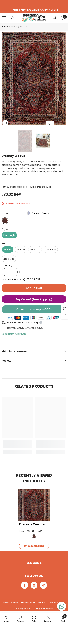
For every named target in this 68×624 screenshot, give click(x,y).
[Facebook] (24, 585)
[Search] (13, 18)
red (34, 536)
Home (5, 26)
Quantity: (7, 265)
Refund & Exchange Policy (51, 602)
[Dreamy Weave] (34, 505)
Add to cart (34, 288)
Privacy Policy (28, 602)
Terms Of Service (10, 602)
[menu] (4, 18)
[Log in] (55, 18)
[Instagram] (34, 585)
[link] (17, 444)
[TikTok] (43, 585)
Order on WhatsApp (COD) (34, 309)
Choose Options (34, 546)
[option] (34, 79)
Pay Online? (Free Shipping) (34, 299)
